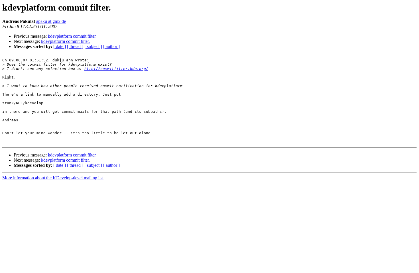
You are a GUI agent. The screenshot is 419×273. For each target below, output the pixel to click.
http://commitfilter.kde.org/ (116, 69)
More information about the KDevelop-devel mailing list (52, 177)
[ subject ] (93, 46)
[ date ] (59, 46)
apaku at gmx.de (51, 21)
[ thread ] (75, 46)
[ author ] (111, 46)
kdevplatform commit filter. (72, 36)
